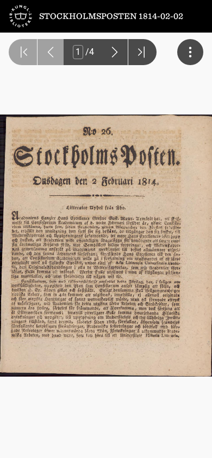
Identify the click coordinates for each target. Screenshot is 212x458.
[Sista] (142, 52)
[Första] (23, 52)
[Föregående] (51, 52)
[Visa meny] (190, 52)
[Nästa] (115, 52)
